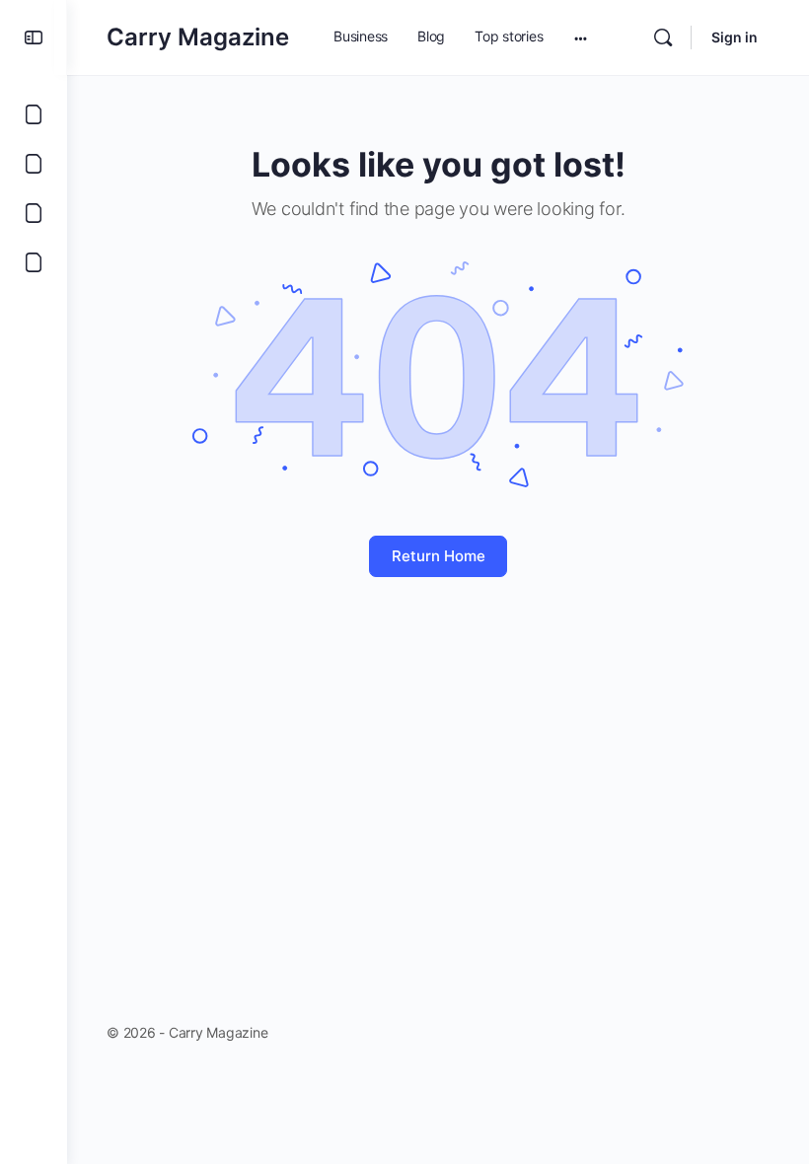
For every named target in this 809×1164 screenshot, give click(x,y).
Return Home (438, 555)
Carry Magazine (198, 37)
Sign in (734, 37)
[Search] (663, 37)
